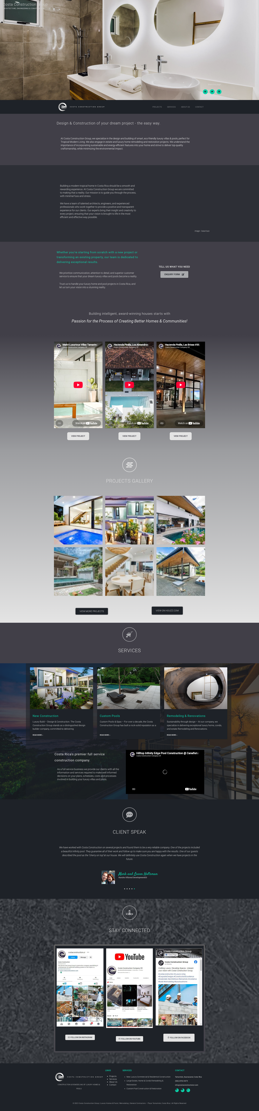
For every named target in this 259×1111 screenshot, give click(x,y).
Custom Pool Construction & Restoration (144, 1088)
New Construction (45, 716)
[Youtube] (182, 1090)
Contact (199, 107)
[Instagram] (188, 1090)
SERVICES (129, 650)
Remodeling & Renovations (186, 716)
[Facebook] (177, 1090)
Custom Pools (110, 716)
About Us (185, 107)
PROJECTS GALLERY (129, 481)
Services (171, 107)
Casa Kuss (205, 231)
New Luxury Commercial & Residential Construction (149, 1077)
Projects (157, 107)
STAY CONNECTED (129, 930)
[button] (205, 91)
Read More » (38, 735)
